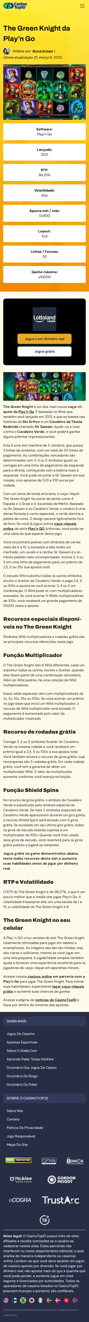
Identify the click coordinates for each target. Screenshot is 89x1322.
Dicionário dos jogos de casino (32, 1067)
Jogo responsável (21, 1136)
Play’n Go (26, 411)
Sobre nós (15, 1111)
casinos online (40, 976)
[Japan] (31, 1300)
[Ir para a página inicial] (15, 6)
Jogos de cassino (21, 1033)
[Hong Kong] (66, 1300)
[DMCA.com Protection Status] (18, 1160)
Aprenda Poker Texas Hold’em (30, 1059)
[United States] (5, 1300)
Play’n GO (36, 528)
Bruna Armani (43, 51)
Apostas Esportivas (22, 1042)
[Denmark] (57, 1300)
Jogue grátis (45, 351)
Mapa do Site (17, 1144)
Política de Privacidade (25, 1127)
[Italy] (40, 1300)
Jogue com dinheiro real (44, 339)
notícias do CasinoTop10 (55, 1000)
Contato (13, 1119)
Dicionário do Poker (22, 1084)
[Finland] (14, 1300)
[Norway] (75, 1300)
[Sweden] (49, 1300)
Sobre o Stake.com (22, 1050)
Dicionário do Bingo (22, 1076)
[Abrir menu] (82, 6)
